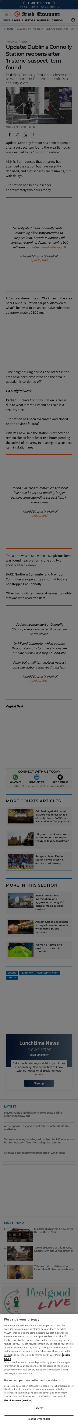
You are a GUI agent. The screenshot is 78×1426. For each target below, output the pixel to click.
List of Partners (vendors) (18, 1400)
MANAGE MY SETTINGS (39, 1419)
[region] (39, 1370)
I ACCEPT (39, 1408)
